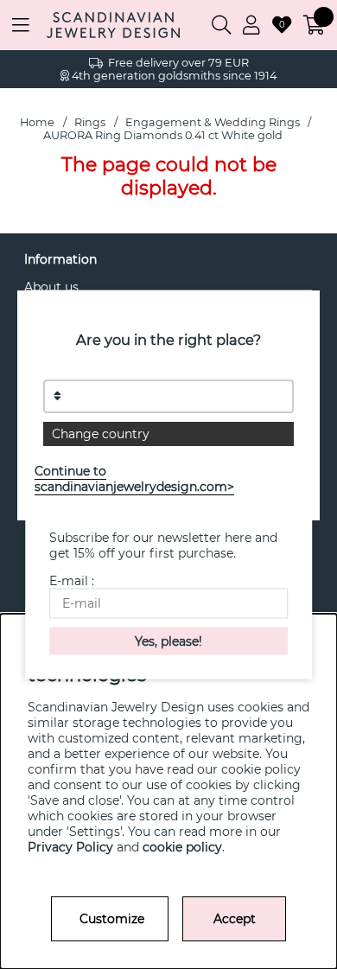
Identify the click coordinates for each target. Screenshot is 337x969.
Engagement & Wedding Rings (212, 122)
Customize (111, 919)
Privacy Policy (70, 847)
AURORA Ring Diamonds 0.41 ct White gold (163, 135)
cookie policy (182, 847)
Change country (100, 434)
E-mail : (71, 581)
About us (51, 287)
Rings (89, 122)
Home (37, 122)
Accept (234, 919)
